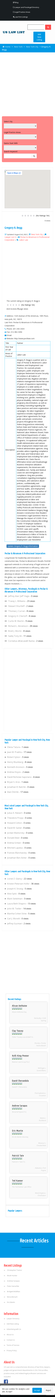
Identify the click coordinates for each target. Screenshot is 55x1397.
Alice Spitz (12, 893)
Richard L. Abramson (18, 626)
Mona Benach (12, 1297)
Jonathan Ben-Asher (17, 857)
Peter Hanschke (13, 1286)
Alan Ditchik (13, 792)
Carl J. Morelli (13, 918)
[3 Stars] (28, 215)
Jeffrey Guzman (14, 923)
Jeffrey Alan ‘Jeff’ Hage (18, 596)
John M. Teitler (14, 908)
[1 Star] (22, 215)
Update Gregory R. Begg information (23, 546)
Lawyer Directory (13, 1319)
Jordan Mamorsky (15, 832)
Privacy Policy (12, 1350)
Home (7, 46)
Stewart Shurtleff (16, 606)
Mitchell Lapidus (15, 847)
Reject (48, 1390)
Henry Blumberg (15, 762)
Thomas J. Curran (16, 611)
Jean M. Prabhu (14, 752)
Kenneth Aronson (15, 767)
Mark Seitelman (14, 898)
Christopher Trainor (14, 1270)
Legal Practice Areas (22, 12)
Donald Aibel (13, 837)
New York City (32, 46)
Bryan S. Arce (13, 782)
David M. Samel (14, 827)
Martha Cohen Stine (16, 913)
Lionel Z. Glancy (14, 878)
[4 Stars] (31, 215)
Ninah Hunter (12, 1275)
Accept (37, 1390)
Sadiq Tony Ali (15, 636)
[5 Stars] (33, 215)
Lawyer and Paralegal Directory (26, 7)
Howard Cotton (14, 822)
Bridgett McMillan (13, 1291)
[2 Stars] (25, 215)
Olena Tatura (13, 747)
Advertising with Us (14, 1329)
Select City (8, 121)
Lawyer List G (10, 237)
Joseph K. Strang (15, 888)
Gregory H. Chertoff (17, 616)
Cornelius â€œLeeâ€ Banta (21, 641)
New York (18, 46)
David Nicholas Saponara (19, 777)
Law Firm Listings (21, 17)
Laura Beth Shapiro (16, 903)
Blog (16, 2)
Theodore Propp (15, 817)
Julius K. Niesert (14, 812)
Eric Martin (11, 1302)
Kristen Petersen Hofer (18, 883)
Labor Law (23, 240)
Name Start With (11, 143)
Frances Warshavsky (17, 852)
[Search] (48, 27)
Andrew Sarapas (13, 1281)
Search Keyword (10, 151)
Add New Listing (39, 37)
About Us (10, 1335)
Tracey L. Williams (16, 601)
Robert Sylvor (13, 757)
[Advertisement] (27, 83)
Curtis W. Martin (16, 621)
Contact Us (11, 1340)
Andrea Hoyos (14, 772)
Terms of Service (13, 1345)
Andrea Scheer (14, 842)
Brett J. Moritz (15, 631)
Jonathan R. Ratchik (16, 787)
